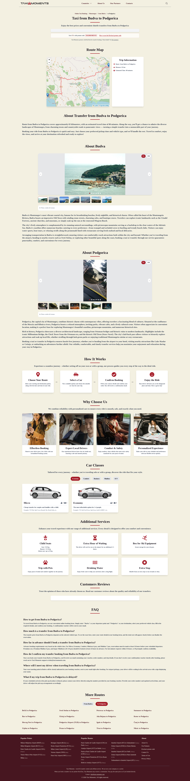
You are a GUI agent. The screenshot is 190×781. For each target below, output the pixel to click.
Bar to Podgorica (28, 716)
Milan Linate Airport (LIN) (61, 749)
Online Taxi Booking (81, 13)
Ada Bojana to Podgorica (106, 716)
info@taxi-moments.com (97, 774)
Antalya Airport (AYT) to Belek (93, 748)
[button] (47, 95)
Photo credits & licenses (48, 208)
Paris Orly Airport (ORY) (61, 755)
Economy (75, 479)
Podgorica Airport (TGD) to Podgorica (74, 722)
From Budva (88, 704)
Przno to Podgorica (66, 728)
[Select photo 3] (64, 200)
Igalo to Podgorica (104, 722)
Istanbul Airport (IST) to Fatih (123, 751)
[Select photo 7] (107, 200)
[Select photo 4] (75, 200)
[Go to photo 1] (89, 193)
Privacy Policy (146, 759)
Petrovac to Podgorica (105, 710)
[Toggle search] (167, 3)
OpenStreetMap (104, 106)
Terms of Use (146, 755)
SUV (116, 479)
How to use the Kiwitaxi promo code (110, 35)
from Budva (102, 13)
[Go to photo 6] (98, 193)
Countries (85, 3)
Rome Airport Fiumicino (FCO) (62, 746)
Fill (149, 156)
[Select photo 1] (43, 200)
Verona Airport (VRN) (59, 752)
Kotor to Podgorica (141, 716)
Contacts (129, 3)
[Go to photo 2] (91, 193)
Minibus (107, 479)
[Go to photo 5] (96, 193)
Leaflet (96, 106)
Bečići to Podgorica (29, 710)
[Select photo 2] (53, 200)
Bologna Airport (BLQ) (60, 743)
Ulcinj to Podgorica (66, 716)
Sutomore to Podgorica (142, 710)
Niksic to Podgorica (141, 728)
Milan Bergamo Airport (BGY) (32, 746)
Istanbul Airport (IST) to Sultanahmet (125, 743)
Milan (24, 758)
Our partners (115, 40)
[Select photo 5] (85, 200)
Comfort (86, 479)
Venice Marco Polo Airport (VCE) (33, 755)
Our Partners (115, 3)
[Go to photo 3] (93, 193)
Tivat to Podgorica (104, 728)
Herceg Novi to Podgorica (32, 722)
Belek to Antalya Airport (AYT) (93, 762)
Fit (143, 156)
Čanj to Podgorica (141, 722)
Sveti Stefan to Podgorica (69, 710)
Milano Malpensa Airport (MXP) (32, 743)
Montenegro (92, 13)
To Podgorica (101, 704)
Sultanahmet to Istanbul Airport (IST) (125, 760)
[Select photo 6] (96, 200)
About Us (101, 3)
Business (97, 479)
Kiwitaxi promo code (148, 749)
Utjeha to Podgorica (30, 728)
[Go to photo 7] (100, 193)
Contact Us (145, 752)
